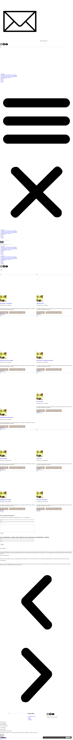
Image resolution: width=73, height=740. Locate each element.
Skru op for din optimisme (41, 499)
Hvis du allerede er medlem (17, 312)
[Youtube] (6, 44)
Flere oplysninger (62, 737)
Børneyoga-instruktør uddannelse (6, 77)
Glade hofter (39, 458)
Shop (2, 79)
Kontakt (2, 81)
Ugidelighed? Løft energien (5, 499)
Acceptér (68, 737)
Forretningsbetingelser (32, 716)
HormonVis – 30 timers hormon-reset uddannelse (8, 74)
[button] (36, 156)
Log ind (2, 237)
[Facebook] (4, 44)
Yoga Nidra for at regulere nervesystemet (44, 360)
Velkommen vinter (40, 303)
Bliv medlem (4, 312)
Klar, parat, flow (39, 401)
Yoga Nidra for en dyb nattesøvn (6, 417)
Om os (2, 80)
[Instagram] (1, 44)
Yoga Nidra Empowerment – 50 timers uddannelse (9, 76)
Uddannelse (3, 229)
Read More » (2, 313)
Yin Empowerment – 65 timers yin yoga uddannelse (9, 75)
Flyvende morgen (3, 458)
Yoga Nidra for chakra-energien (6, 360)
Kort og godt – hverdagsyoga (6, 303)
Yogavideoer (3, 78)
